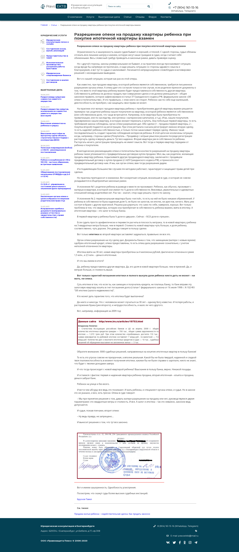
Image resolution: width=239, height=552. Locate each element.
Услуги (90, 17)
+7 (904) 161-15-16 (185, 7)
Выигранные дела (109, 17)
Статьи (128, 17)
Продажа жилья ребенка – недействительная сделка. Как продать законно (112, 513)
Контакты (166, 17)
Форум (153, 17)
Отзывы (140, 17)
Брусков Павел (84, 499)
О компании (75, 17)
